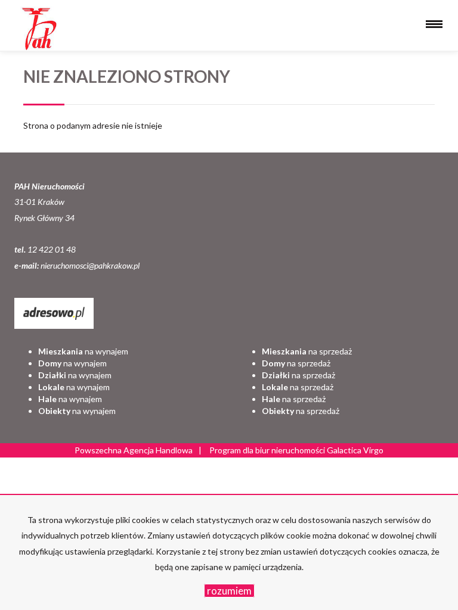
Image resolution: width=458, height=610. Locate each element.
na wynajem (83, 351)
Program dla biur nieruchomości (268, 450)
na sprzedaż (307, 351)
